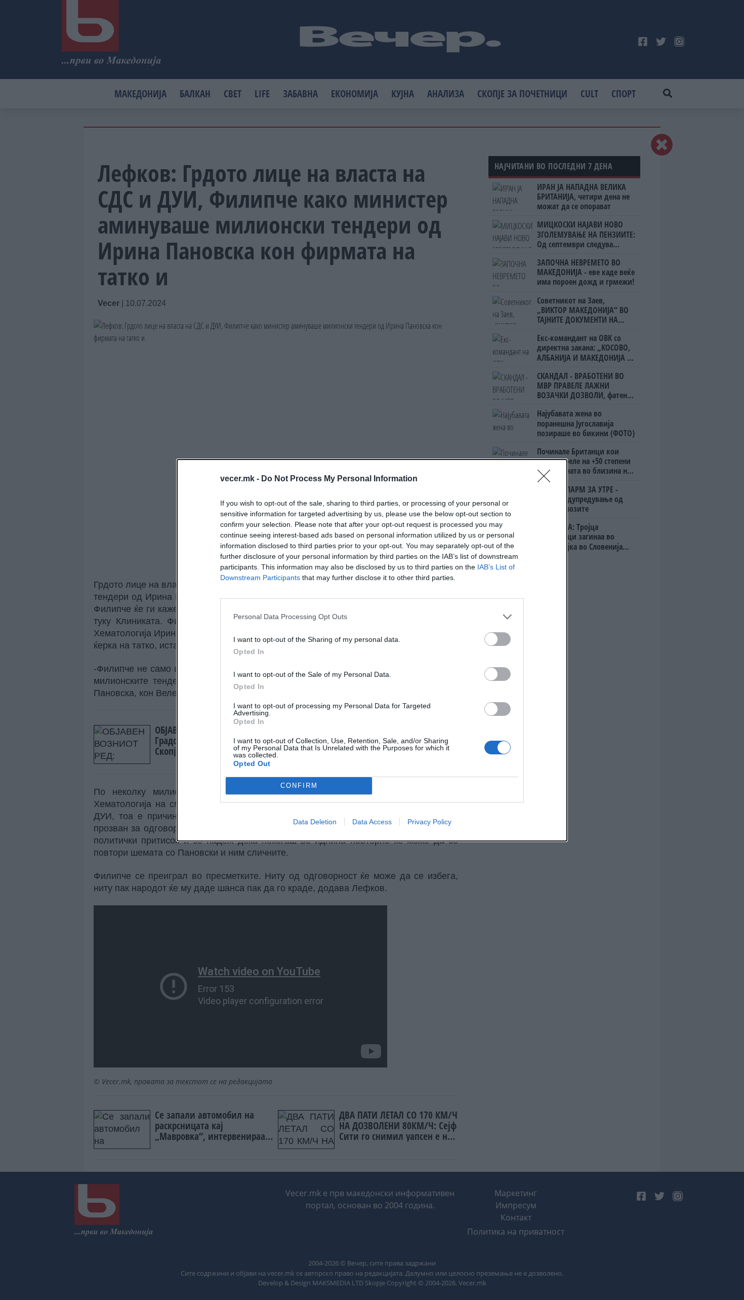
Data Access (372, 822)
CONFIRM (299, 785)
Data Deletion (315, 822)
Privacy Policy (429, 822)
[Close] (547, 479)
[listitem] (372, 616)
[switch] (497, 639)
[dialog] (372, 650)
